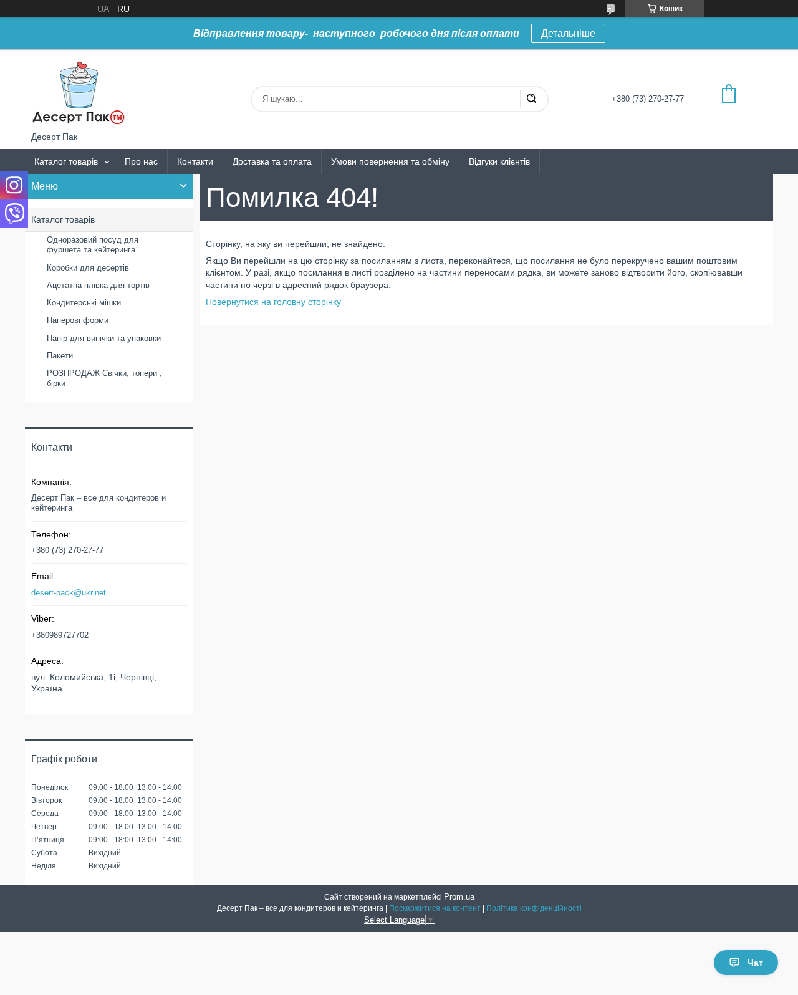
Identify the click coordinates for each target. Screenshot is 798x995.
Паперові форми (77, 320)
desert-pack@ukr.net (68, 592)
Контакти (195, 161)
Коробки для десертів (88, 267)
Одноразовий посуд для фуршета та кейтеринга (92, 244)
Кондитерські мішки (84, 302)
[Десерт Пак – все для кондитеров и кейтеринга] (78, 90)
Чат (755, 963)
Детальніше (568, 33)
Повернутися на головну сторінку (273, 302)
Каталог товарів (66, 161)
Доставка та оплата (272, 161)
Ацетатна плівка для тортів (98, 285)
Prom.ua (459, 896)
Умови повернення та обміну (390, 161)
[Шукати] (531, 99)
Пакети (60, 355)
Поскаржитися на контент (435, 908)
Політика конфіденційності (534, 908)
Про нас (141, 161)
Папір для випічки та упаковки (104, 338)
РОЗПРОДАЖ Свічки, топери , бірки (104, 378)
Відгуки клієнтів (499, 161)
